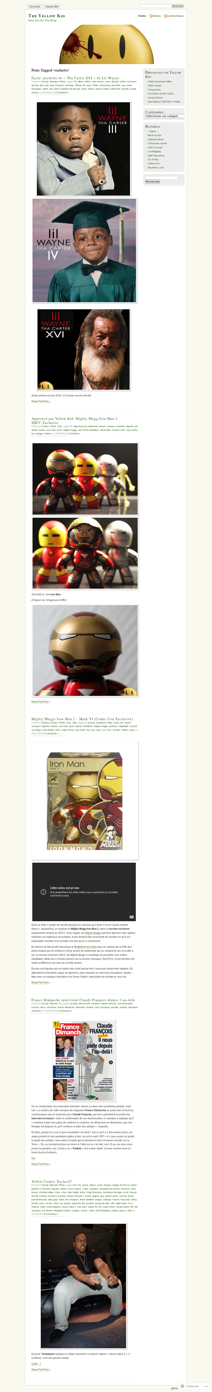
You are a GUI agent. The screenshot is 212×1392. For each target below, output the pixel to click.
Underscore (154, 163)
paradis (114, 1007)
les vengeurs (72, 1199)
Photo (62, 81)
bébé (87, 81)
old (83, 85)
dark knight (73, 1192)
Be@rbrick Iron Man (85, 946)
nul (61, 1203)
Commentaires (175, 16)
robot (42, 1207)
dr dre (126, 1192)
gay (102, 1196)
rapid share (121, 1203)
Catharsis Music (156, 139)
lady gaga (53, 1199)
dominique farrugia (112, 1192)
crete (57, 1192)
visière (47, 433)
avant (99, 1185)
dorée (128, 722)
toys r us (100, 730)
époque (107, 1185)
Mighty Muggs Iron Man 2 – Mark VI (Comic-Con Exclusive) (82, 718)
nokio (56, 1203)
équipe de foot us (121, 1185)
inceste (123, 1196)
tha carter (54, 89)
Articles (157, 16)
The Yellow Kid (46, 15)
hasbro (42, 430)
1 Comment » (73, 433)
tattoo (45, 89)
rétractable (105, 430)
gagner (95, 1196)
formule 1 (79, 1196)
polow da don (78, 1203)
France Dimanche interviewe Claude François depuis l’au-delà (83, 999)
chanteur (95, 1003)
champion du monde (109, 1188)
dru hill (34, 1196)
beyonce (46, 1188)
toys (93, 730)
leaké (61, 1199)
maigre (98, 1199)
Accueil (35, 6)
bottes (63, 1188)
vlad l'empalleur (102, 1210)
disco (43, 1007)
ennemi (42, 1196)
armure (102, 426)
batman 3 (36, 1188)
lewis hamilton (87, 1199)
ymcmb (125, 89)
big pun (55, 1188)
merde (34, 1203)
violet (91, 1210)
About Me (52, 6)
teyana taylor (122, 1207)
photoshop (105, 85)
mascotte (125, 1199)
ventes (84, 1210)
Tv (60, 1003)
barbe (134, 1185)
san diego (36, 730)
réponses (36, 1011)
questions (133, 1007)
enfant (122, 81)
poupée (90, 1203)
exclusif (51, 1196)
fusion (88, 1196)
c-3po (85, 1188)
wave (132, 730)
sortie (129, 85)
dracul (133, 1192)
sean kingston (54, 1207)
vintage (39, 433)
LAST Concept (155, 147)
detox (83, 1192)
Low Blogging (154, 151)
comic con (118, 722)
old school (83, 430)
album (81, 81)
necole (48, 1203)
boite (109, 722)
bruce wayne (74, 1188)
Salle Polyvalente (156, 155)
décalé (115, 81)
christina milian (46, 1192)
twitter (67, 1210)
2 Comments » (61, 92)
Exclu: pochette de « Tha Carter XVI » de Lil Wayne (75, 78)
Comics (45, 426)
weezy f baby (102, 89)
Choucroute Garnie (157, 143)
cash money (97, 81)
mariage (107, 1199)
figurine (130, 426)
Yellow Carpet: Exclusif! (51, 1181)
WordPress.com (156, 167)
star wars (82, 1207)
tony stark (80, 730)
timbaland (58, 1210)
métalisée (88, 726)
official (78, 85)
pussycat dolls (102, 1203)
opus (89, 85)
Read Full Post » (40, 401)
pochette (116, 85)
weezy (91, 89)
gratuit (108, 1196)
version (116, 730)
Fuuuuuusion (154, 89)
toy (32, 433)
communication (125, 1003)
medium (90, 1007)
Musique (54, 81)
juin (47, 85)
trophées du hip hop (70, 89)
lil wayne (59, 85)
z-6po (129, 1210)
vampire (75, 1210)
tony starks (132, 430)
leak (52, 85)
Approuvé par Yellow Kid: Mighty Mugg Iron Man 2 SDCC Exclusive (74, 420)
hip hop (35, 85)
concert (35, 1007)
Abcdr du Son (154, 135)
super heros (68, 730)
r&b (112, 1203)
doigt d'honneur (94, 1192)
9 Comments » (51, 1214)
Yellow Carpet (154, 85)
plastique (94, 430)
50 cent (77, 1185)
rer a (130, 1203)
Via (33, 1158)
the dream (47, 1210)
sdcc (122, 430)
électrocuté (84, 1003)
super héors (109, 1207)
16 (75, 81)
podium (123, 1007)
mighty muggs (70, 430)
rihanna (35, 1207)
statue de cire (95, 1207)
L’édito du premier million (160, 81)
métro (134, 1199)
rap (123, 85)
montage (69, 85)
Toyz (59, 426)
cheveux (125, 1188)
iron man (51, 430)
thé (132, 1207)
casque (110, 426)
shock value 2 (69, 1207)
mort (97, 1007)
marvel (78, 726)
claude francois (108, 1003)
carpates (93, 1188)
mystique (105, 1007)
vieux (84, 89)
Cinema (45, 722)
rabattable (123, 726)
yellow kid (115, 89)
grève (115, 1196)
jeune (131, 1196)
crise (63, 1192)
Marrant (54, 1003)
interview (80, 1007)
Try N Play (153, 159)
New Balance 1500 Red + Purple (164, 101)
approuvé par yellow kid (85, 426)
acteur (85, 1185)
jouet (59, 430)
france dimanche (66, 1007)
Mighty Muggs (93, 933)
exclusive (131, 81)
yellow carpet (118, 1210)
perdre (67, 1203)
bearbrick (101, 722)
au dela (73, 1003)
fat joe (70, 1196)
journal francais (39, 1199)
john (42, 85)
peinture (113, 726)
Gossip (45, 81)
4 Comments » (64, 1011)
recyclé (115, 430)
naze (41, 1203)
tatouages (36, 89)
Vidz (74, 722)
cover (107, 81)
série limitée (48, 730)
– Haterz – (153, 131)
